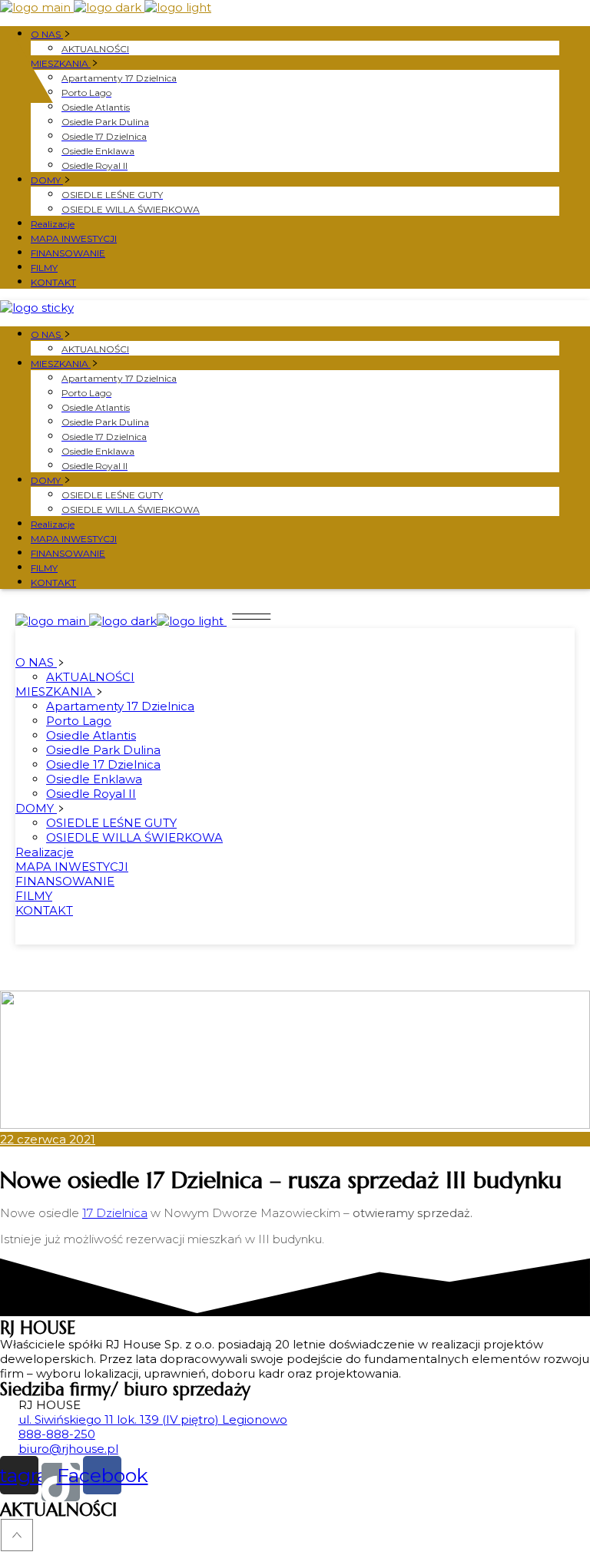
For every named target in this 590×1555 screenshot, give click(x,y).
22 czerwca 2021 (47, 1139)
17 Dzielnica (115, 1213)
